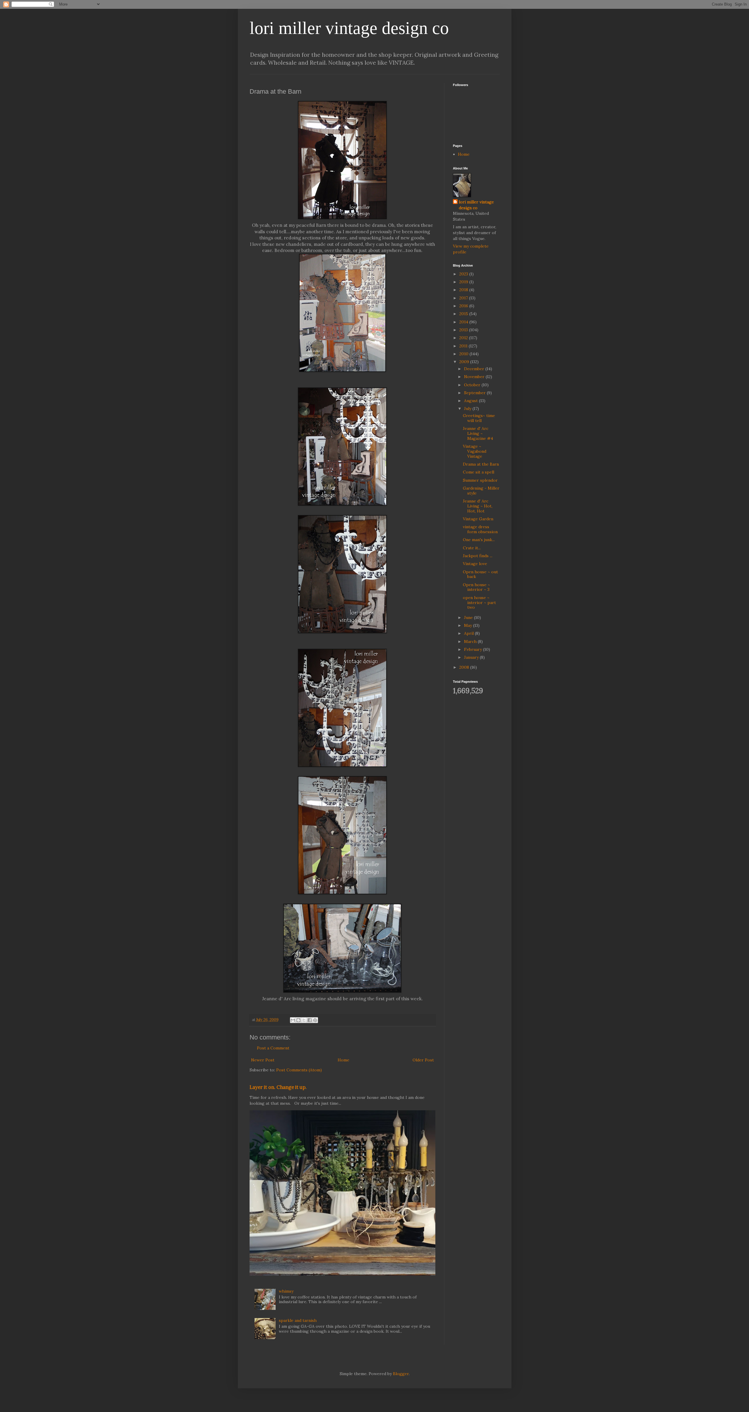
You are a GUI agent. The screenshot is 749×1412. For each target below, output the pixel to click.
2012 (464, 337)
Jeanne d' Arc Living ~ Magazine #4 (478, 433)
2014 (464, 322)
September (475, 392)
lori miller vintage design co (349, 28)
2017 (464, 298)
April (469, 633)
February (473, 649)
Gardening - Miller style (481, 490)
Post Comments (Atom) (299, 1070)
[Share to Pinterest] (315, 1020)
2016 (464, 305)
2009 (464, 361)
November (475, 376)
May (468, 625)
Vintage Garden (478, 518)
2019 (464, 281)
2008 (464, 667)
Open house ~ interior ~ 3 (476, 587)
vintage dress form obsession (480, 529)
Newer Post (262, 1060)
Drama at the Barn (481, 464)
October (473, 384)
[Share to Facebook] (309, 1020)
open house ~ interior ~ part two (479, 602)
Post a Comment (273, 1048)
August (471, 400)
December (474, 368)
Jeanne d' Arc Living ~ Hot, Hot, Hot (477, 506)
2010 (464, 353)
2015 (464, 313)
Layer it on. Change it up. (278, 1087)
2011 (464, 346)
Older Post (423, 1060)
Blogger (401, 1373)
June (469, 617)
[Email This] (293, 1020)
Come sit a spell (478, 472)
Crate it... (472, 547)
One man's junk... (479, 539)
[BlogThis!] (298, 1020)
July (468, 408)
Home (343, 1060)
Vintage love (475, 563)
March (471, 641)
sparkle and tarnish (298, 1320)
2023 (464, 274)
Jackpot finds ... (477, 555)
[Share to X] (304, 1020)
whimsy (286, 1291)
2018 (464, 289)
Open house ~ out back (480, 574)
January (472, 657)
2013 (464, 329)
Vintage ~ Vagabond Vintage (474, 451)
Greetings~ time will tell (479, 418)
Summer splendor (480, 480)
